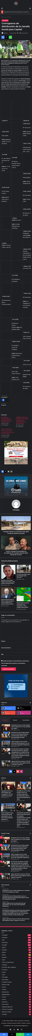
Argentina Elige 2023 (7, 1006)
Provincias (4, 969)
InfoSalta (6, 33)
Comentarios (25, 720)
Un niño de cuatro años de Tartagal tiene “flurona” (23, 576)
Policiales (4, 950)
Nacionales (5, 942)
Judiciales (4, 964)
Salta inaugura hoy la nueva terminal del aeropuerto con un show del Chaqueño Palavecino (20, 743)
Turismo (4, 997)
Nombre (3, 641)
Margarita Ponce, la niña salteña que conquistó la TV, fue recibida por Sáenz (20, 726)
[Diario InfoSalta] (16, 3)
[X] (5, 471)
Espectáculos (5, 992)
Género (4, 947)
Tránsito (4, 989)
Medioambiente (6, 994)
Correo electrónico (6, 647)
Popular (15, 720)
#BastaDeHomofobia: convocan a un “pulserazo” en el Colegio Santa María (23, 605)
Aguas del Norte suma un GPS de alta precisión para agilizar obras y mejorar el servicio (20, 763)
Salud (3, 959)
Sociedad (4, 945)
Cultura (4, 987)
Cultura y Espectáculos (8, 962)
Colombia (4, 1014)
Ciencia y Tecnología (7, 1009)
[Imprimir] (11, 471)
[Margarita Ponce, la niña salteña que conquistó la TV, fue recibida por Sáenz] (6, 727)
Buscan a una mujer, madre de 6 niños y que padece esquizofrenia (8, 582)
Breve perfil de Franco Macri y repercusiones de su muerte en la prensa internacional (7, 602)
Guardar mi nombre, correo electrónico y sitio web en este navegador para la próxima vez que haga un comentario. (15, 663)
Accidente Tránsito (6, 982)
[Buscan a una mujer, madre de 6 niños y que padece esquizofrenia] (8, 572)
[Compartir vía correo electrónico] (8, 471)
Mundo (4, 954)
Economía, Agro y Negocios (9, 967)
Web (2, 654)
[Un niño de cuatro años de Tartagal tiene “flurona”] (24, 569)
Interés (4, 972)
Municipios (4, 937)
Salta (3, 940)
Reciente (5, 720)
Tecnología (5, 977)
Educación (4, 1002)
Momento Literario (6, 1011)
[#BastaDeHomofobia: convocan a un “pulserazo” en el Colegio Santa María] (24, 594)
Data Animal (5, 979)
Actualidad (8, 17)
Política (4, 952)
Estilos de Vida (5, 984)
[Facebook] (2, 471)
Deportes (4, 957)
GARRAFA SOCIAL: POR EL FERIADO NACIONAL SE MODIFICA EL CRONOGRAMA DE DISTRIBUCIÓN (22, 420)
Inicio (4, 17)
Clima (3, 974)
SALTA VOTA (5, 1004)
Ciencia (4, 999)
